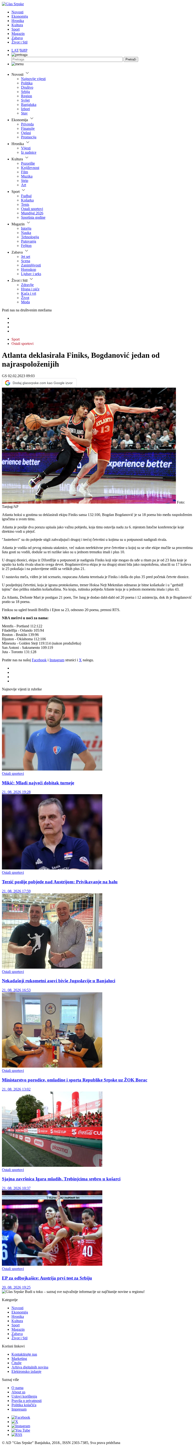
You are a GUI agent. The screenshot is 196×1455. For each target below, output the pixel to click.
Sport (15, 29)
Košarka (27, 200)
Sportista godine (33, 217)
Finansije (28, 128)
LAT (15, 50)
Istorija (26, 228)
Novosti (17, 12)
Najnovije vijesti (33, 79)
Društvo (27, 87)
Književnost (30, 168)
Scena (25, 261)
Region (26, 96)
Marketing (19, 1359)
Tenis (25, 204)
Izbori (25, 109)
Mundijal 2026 (32, 213)
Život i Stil (19, 42)
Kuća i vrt (28, 293)
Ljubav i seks (31, 274)
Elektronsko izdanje (26, 1371)
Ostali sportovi (32, 209)
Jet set (25, 257)
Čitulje (16, 1363)
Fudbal (26, 196)
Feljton (26, 246)
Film (24, 172)
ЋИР (23, 50)
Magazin (18, 34)
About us (18, 1392)
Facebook (39, 660)
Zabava (17, 38)
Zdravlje (27, 285)
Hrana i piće (30, 289)
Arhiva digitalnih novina (29, 1367)
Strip (24, 181)
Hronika (17, 21)
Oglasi (26, 133)
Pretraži (130, 59)
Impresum (19, 1409)
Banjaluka (28, 105)
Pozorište (28, 163)
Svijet (25, 100)
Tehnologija (30, 237)
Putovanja (28, 241)
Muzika (27, 176)
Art (23, 185)
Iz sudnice (28, 152)
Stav (24, 113)
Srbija (25, 92)
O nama (17, 1388)
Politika (27, 83)
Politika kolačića (23, 1405)
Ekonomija (19, 16)
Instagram (56, 660)
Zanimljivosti (31, 265)
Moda (25, 302)
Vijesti (26, 148)
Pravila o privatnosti (26, 1401)
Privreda (27, 124)
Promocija (28, 137)
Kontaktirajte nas (24, 1354)
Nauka (26, 233)
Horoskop (28, 269)
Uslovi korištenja (24, 1396)
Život (25, 298)
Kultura (17, 25)
